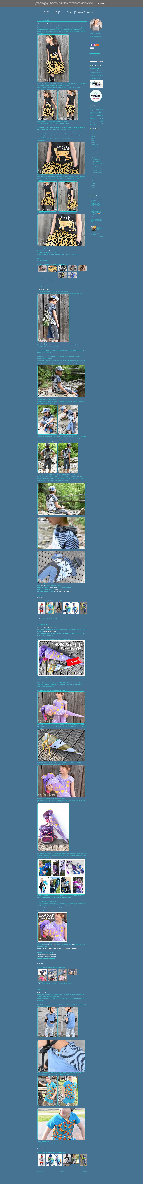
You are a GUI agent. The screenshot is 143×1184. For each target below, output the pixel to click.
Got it (107, 3)
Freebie (91, 109)
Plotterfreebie (92, 115)
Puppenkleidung (93, 117)
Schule (60, 983)
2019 (92, 183)
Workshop (101, 123)
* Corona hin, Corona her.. (97, 172)
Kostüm (91, 112)
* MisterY (44, 618)
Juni (93, 155)
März (93, 176)
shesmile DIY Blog (95, 203)
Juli (93, 153)
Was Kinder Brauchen (55, 618)
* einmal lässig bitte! (43, 289)
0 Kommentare (41, 1166)
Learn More (101, 3)
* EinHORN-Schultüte (46, 983)
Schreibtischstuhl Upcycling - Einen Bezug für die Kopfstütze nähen (96, 205)
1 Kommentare (41, 278)
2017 (92, 187)
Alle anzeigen (101, 236)
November (94, 146)
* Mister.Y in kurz (42, 992)
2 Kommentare (41, 617)
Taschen (91, 120)
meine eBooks (55, 983)
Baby (98, 107)
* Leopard (44, 279)
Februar (93, 178)
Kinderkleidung (56, 279)
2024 (92, 134)
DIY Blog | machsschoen (96, 210)
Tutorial (48, 618)
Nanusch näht (94, 224)
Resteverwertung (93, 118)
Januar (93, 180)
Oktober (94, 148)
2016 (92, 189)
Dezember (94, 144)
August (93, 152)
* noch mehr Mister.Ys (96, 168)
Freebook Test (50, 279)
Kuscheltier (95, 112)
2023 (92, 136)
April (93, 175)
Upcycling (100, 120)
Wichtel (97, 123)
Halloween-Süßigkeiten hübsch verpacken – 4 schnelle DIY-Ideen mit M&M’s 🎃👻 (96, 212)
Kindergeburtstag (99, 109)
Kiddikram (40, 260)
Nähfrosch (93, 216)
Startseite (62, 1171)
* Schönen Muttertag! (96, 170)
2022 (92, 138)
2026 (92, 131)
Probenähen (100, 115)
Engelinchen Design (58, 254)
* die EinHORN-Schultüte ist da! (46, 627)
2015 (92, 191)
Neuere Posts (40, 1171)
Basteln (101, 107)
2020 (92, 142)
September (94, 150)
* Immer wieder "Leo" (44, 24)
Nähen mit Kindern (98, 113)
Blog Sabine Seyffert (95, 197)
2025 (92, 132)
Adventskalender (93, 107)
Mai (93, 157)
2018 (92, 185)
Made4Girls (46, 260)
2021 (92, 140)
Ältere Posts (84, 1171)
